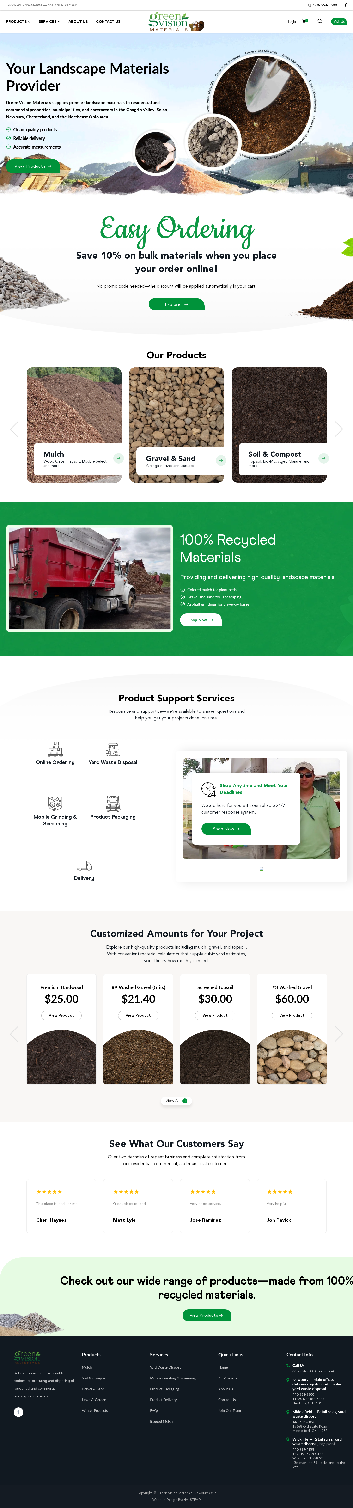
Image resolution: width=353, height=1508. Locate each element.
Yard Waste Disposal (166, 1367)
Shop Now (198, 620)
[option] (74, 429)
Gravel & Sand (93, 1389)
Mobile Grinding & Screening (173, 1378)
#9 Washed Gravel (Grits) (138, 987)
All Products (227, 1378)
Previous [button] (14, 429)
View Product (61, 1015)
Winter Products (95, 1410)
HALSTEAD (192, 1500)
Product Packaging (164, 1389)
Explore (173, 304)
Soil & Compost (94, 1378)
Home (223, 1367)
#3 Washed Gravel (292, 987)
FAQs (154, 1410)
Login (292, 21)
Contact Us (108, 22)
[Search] (319, 21)
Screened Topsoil (215, 987)
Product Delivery (163, 1400)
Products (16, 22)
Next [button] (338, 429)
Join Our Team (229, 1410)
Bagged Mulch (161, 1421)
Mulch (87, 1367)
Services (48, 22)
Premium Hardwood (61, 987)
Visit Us (339, 21)
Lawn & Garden (94, 1400)
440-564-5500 (324, 5)
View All (173, 1101)
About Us (78, 22)
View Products (30, 166)
